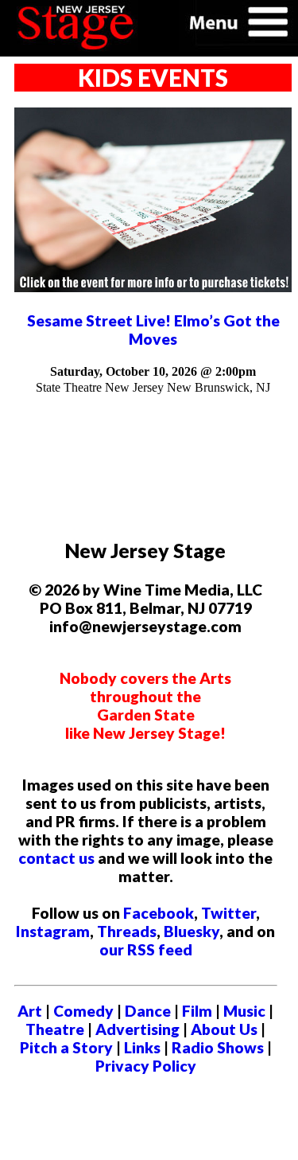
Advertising (137, 1029)
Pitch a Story (66, 1047)
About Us (224, 1029)
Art (29, 1011)
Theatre (54, 1029)
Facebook (158, 913)
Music (244, 1011)
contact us (56, 858)
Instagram (53, 931)
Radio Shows (218, 1047)
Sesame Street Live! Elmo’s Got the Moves (153, 329)
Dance (148, 1011)
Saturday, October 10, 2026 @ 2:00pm (153, 371)
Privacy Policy (145, 1065)
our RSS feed (145, 949)
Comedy (83, 1011)
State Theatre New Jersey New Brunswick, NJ (153, 387)
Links (142, 1047)
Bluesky (191, 931)
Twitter (228, 913)
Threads (127, 931)
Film (197, 1011)
